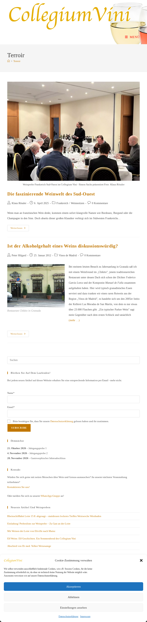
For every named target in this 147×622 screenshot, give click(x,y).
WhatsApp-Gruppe (50, 495)
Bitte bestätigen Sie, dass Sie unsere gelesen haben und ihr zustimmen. (60, 421)
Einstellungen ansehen (73, 607)
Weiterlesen (20, 229)
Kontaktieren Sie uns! (18, 487)
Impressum (85, 616)
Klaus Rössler (19, 203)
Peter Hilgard (19, 255)
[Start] (8, 61)
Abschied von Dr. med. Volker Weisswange (29, 546)
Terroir (16, 61)
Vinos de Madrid (68, 255)
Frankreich (62, 203)
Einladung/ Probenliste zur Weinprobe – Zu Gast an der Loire (38, 523)
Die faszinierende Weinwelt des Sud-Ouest (51, 193)
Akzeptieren (73, 586)
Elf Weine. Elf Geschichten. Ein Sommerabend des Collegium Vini (41, 538)
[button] (141, 560)
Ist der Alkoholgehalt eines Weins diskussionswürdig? (62, 245)
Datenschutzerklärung (68, 616)
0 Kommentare (100, 203)
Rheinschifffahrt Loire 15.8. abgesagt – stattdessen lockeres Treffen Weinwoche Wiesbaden (54, 516)
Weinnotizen (77, 203)
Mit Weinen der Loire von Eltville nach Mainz (31, 531)
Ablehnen (73, 597)
